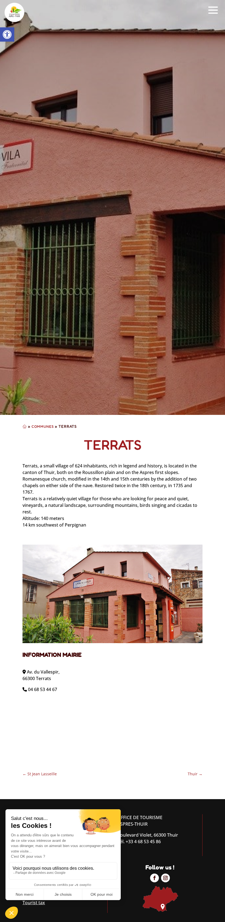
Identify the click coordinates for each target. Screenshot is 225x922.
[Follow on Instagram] (165, 878)
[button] (7, 34)
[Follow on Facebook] (154, 878)
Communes (43, 426)
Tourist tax (33, 903)
